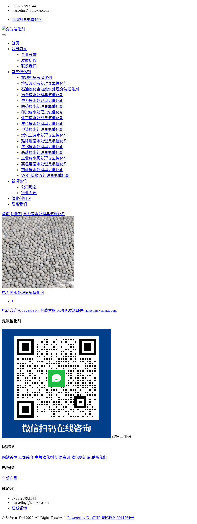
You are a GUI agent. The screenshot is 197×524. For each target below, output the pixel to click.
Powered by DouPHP (83, 518)
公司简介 (19, 49)
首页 (15, 43)
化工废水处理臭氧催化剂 (42, 118)
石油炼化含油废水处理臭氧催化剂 (50, 89)
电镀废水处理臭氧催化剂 (42, 129)
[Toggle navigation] (4, 35)
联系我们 (29, 66)
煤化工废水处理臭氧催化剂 (44, 135)
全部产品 (9, 478)
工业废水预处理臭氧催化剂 (44, 158)
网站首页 (9, 457)
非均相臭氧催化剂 (27, 20)
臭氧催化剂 (21, 72)
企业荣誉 (29, 55)
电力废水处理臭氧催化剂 (42, 101)
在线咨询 (19, 508)
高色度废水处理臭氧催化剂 (44, 164)
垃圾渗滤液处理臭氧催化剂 (44, 83)
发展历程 (29, 60)
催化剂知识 (21, 198)
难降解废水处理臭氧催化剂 (44, 141)
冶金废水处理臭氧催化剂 (42, 95)
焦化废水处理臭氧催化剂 (42, 147)
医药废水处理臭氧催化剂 (42, 106)
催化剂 (16, 214)
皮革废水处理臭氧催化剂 (42, 124)
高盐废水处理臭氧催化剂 (42, 152)
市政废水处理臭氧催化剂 (42, 170)
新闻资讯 (19, 181)
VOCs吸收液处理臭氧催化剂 (45, 175)
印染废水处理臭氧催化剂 (42, 112)
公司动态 (29, 187)
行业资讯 (29, 193)
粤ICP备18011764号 (117, 518)
